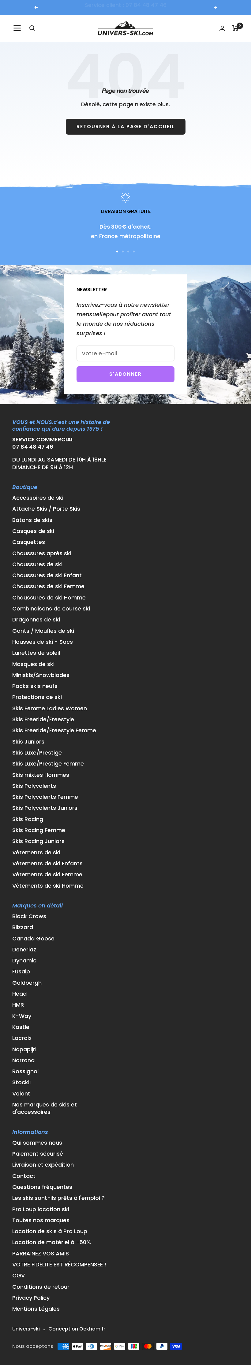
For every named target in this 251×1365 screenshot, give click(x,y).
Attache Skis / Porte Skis (46, 508)
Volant (21, 1093)
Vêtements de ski (36, 852)
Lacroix (22, 1038)
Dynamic (24, 960)
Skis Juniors (28, 741)
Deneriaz (24, 949)
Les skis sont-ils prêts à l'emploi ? (58, 1198)
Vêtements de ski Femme (47, 874)
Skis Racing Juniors (38, 841)
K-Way (21, 1016)
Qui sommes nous (37, 1142)
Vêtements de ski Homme (48, 885)
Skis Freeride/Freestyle (43, 719)
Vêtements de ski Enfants (47, 863)
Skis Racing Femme (38, 830)
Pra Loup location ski (40, 1209)
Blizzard (22, 927)
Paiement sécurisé (37, 1153)
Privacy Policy (31, 1298)
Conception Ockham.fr (76, 1328)
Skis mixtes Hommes (40, 775)
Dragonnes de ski (36, 619)
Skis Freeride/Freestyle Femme (54, 730)
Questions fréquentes (42, 1187)
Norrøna (23, 1060)
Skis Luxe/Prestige (37, 752)
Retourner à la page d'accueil (126, 126)
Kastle (20, 1027)
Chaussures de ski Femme (48, 586)
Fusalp (21, 971)
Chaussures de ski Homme (49, 597)
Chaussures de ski (37, 564)
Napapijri (24, 1049)
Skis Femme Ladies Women (49, 708)
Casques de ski (33, 531)
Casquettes (28, 542)
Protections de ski (37, 697)
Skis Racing (27, 819)
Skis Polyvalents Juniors (44, 808)
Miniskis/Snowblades (40, 675)
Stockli (21, 1082)
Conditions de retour (40, 1287)
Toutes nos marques (40, 1220)
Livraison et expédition (43, 1164)
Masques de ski (33, 664)
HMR (18, 1004)
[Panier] (235, 28)
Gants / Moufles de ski (43, 631)
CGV (18, 1275)
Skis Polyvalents (34, 786)
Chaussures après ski (41, 553)
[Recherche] (32, 28)
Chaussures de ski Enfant (47, 575)
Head (19, 994)
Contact (24, 1176)
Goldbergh (27, 983)
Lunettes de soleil (36, 653)
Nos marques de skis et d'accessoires (44, 1108)
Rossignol (25, 1071)
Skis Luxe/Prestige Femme (48, 763)
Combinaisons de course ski (51, 608)
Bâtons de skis (32, 520)
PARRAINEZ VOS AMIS (40, 1253)
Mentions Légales (36, 1308)
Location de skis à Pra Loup (49, 1231)
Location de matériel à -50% (51, 1242)
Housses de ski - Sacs (42, 642)
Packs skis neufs (35, 686)
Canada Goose (33, 938)
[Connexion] (222, 28)
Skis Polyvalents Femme (45, 797)
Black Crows (29, 916)
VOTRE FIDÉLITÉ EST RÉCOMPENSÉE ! (59, 1264)
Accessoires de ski (37, 497)
